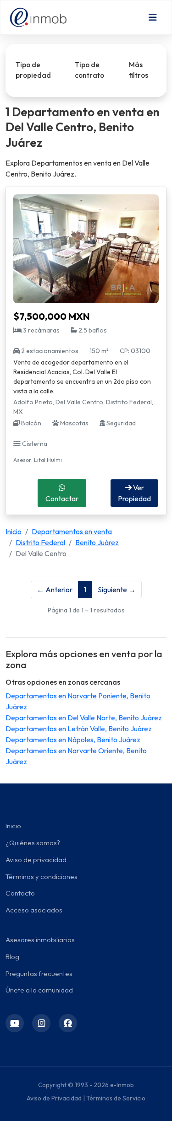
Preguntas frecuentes (39, 973)
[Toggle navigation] (152, 17)
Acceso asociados (34, 910)
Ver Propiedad (134, 493)
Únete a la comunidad (39, 990)
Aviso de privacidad (36, 859)
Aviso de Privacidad (54, 1098)
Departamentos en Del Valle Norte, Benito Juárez (84, 717)
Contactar (61, 498)
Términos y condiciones (42, 876)
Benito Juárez (97, 542)
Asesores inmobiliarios (40, 939)
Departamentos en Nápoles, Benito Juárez (73, 739)
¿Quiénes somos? (33, 842)
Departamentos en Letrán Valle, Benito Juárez (79, 728)
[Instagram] (41, 1023)
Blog (12, 956)
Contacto (20, 893)
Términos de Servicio (115, 1098)
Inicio (14, 531)
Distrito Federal (40, 542)
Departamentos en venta (72, 531)
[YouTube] (15, 1023)
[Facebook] (68, 1023)
